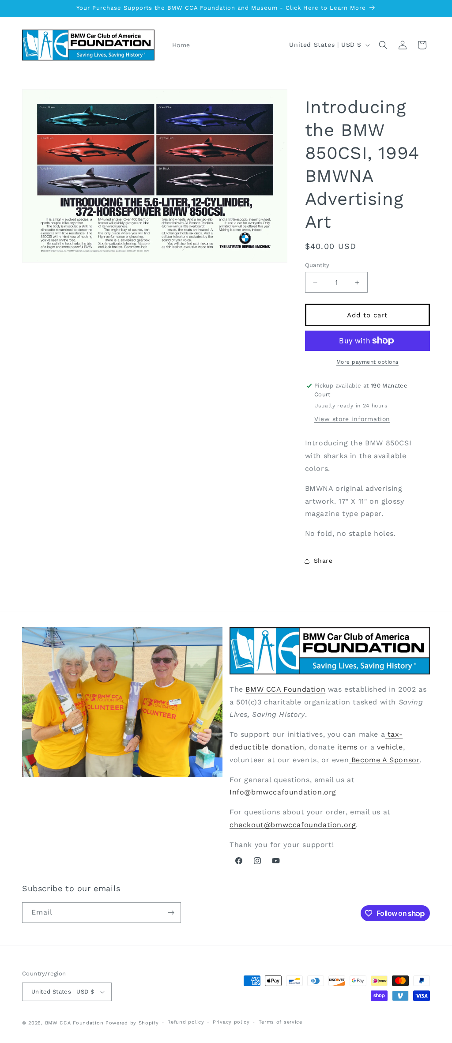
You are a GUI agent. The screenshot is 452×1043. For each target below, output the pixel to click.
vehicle (390, 747)
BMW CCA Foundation (285, 689)
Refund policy (185, 1022)
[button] (383, 45)
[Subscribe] (171, 912)
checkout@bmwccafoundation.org (293, 825)
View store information (352, 418)
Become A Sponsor (384, 760)
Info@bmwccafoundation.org (283, 792)
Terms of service (280, 1022)
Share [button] (323, 560)
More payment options (367, 362)
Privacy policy (231, 1022)
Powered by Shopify (132, 1023)
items (347, 747)
